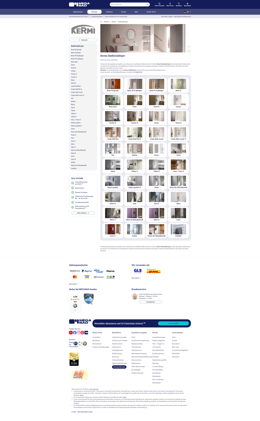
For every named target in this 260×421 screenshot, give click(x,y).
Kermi (114, 22)
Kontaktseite (150, 302)
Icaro (73, 156)
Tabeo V (73, 113)
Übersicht (84, 40)
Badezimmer (78, 12)
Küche (123, 12)
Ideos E (73, 153)
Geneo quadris (76, 123)
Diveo (73, 80)
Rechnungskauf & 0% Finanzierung (116, 16)
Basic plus (74, 62)
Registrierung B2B (159, 360)
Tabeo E (73, 117)
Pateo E (73, 135)
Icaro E (73, 159)
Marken (94, 12)
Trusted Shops (157, 366)
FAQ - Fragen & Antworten (158, 345)
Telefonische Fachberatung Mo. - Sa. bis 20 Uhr (84, 197)
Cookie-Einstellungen (100, 347)
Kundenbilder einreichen (157, 371)
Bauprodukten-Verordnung (137, 345)
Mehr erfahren (81, 213)
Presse (174, 340)
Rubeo (73, 162)
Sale (136, 12)
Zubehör (74, 168)
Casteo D (74, 74)
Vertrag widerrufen (119, 367)
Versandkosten (118, 360)
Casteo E (74, 77)
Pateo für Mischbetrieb (78, 132)
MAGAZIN (176, 353)
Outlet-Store (151, 12)
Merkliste (96, 340)
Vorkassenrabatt (97, 16)
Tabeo (73, 110)
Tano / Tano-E (76, 120)
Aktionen (175, 357)
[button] (159, 4)
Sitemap (155, 363)
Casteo (73, 71)
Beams (73, 101)
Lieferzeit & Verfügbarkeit (117, 348)
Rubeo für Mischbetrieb (79, 165)
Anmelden (96, 337)
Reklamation (117, 353)
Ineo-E (73, 141)
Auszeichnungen (158, 337)
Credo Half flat (76, 86)
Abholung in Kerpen (120, 340)
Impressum (136, 363)
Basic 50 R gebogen (77, 56)
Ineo (72, 138)
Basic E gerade (76, 53)
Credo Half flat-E (76, 89)
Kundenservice (158, 353)
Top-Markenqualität (82, 202)
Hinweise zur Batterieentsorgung (139, 351)
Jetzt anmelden (173, 323)
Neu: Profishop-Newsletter (158, 381)
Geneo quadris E (76, 126)
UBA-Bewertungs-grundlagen (138, 368)
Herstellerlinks (158, 350)
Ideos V (73, 147)
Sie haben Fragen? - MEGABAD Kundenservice (176, 16)
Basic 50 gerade (76, 49)
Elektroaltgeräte (158, 340)
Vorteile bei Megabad (180, 350)
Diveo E (73, 83)
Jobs (174, 337)
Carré (73, 107)
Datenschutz (136, 360)
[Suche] (148, 4)
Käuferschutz (79, 188)
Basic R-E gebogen (77, 59)
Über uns (175, 347)
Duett (73, 65)
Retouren (115, 357)
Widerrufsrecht (137, 373)
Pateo (73, 129)
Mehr (82, 395)
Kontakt (155, 357)
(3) (144, 323)
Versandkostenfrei (78, 16)
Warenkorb (96, 344)
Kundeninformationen (140, 340)
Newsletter (156, 376)
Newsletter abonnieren (119, 323)
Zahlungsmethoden (119, 363)
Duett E (73, 68)
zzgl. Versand (94, 389)
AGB (133, 337)
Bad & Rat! (139, 72)
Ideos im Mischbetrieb (78, 150)
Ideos (73, 144)
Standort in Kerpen (81, 192)
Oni (72, 98)
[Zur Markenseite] (83, 29)
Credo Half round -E (77, 95)
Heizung (109, 12)
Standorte (176, 344)
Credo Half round (76, 92)
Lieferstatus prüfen (119, 337)
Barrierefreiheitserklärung (142, 357)
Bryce (73, 104)
